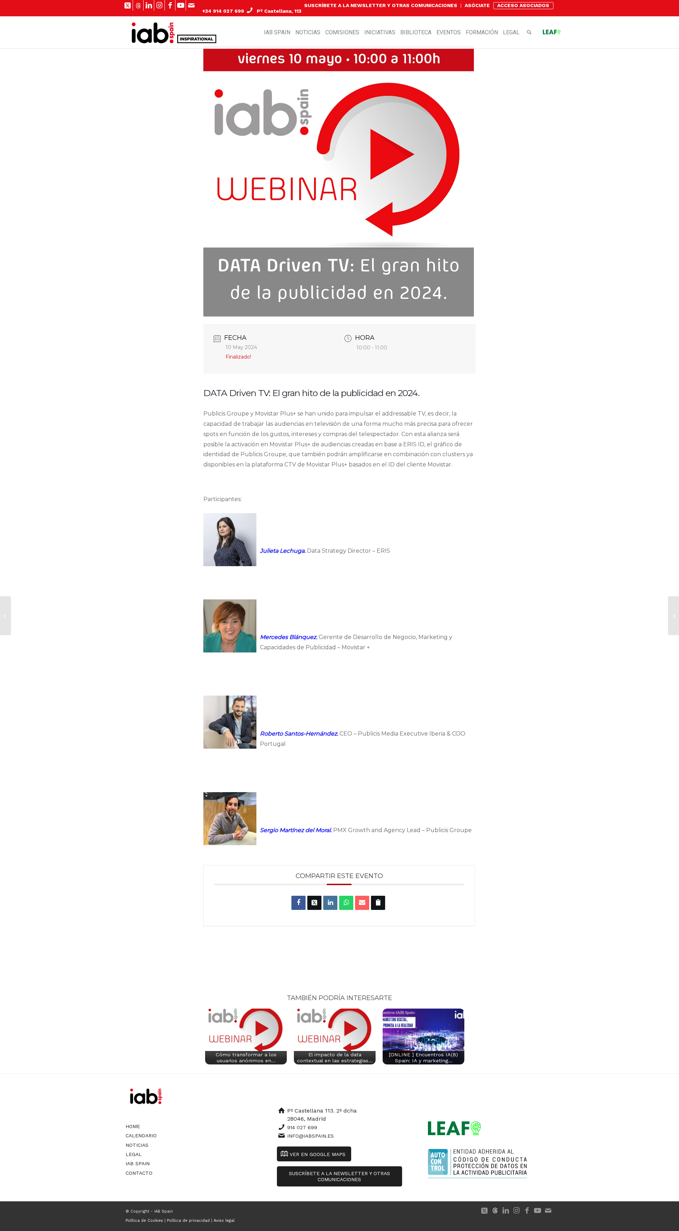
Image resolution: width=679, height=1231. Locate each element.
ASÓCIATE (477, 5)
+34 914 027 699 (223, 11)
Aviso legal (224, 1220)
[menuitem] (381, 6)
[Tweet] (314, 903)
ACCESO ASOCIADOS (523, 5)
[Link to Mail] (191, 5)
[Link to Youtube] (180, 5)
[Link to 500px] (138, 5)
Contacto (139, 1173)
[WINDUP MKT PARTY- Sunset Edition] (5, 615)
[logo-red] (153, 32)
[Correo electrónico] (362, 903)
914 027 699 (302, 1127)
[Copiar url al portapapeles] (378, 903)
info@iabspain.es (310, 1136)
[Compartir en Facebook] (298, 903)
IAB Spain (138, 1163)
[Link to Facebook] (170, 5)
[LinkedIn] (330, 903)
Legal (134, 1154)
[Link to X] (127, 5)
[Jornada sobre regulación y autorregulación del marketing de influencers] (673, 615)
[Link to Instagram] (159, 5)
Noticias (137, 1145)
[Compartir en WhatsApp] (346, 903)
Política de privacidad (188, 1220)
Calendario (141, 1135)
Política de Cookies (144, 1220)
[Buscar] (529, 32)
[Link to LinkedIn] (149, 5)
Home (133, 1126)
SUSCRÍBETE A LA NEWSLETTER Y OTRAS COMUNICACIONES (380, 5)
